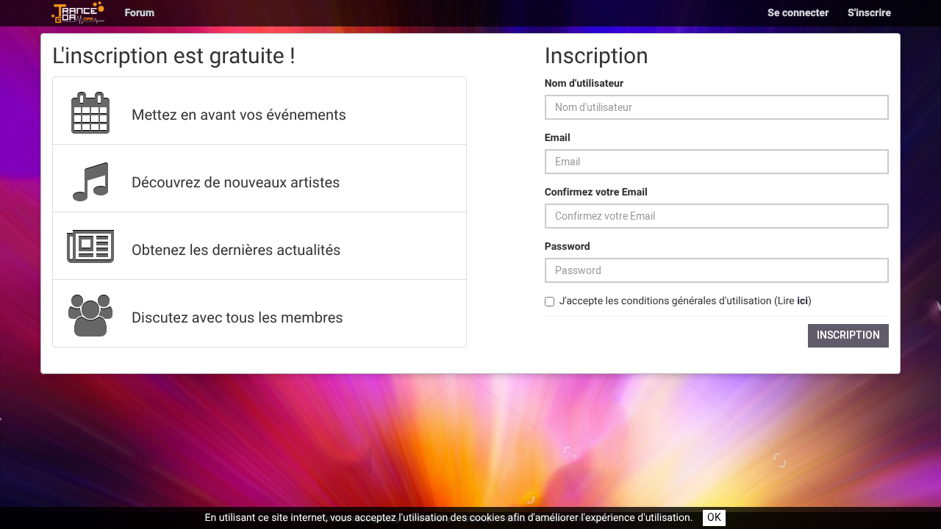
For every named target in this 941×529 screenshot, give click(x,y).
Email (557, 138)
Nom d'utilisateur (584, 83)
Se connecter (798, 13)
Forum (139, 13)
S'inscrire (869, 13)
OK (714, 517)
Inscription (848, 335)
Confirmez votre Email (596, 192)
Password (567, 247)
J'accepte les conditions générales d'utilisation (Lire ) (685, 301)
